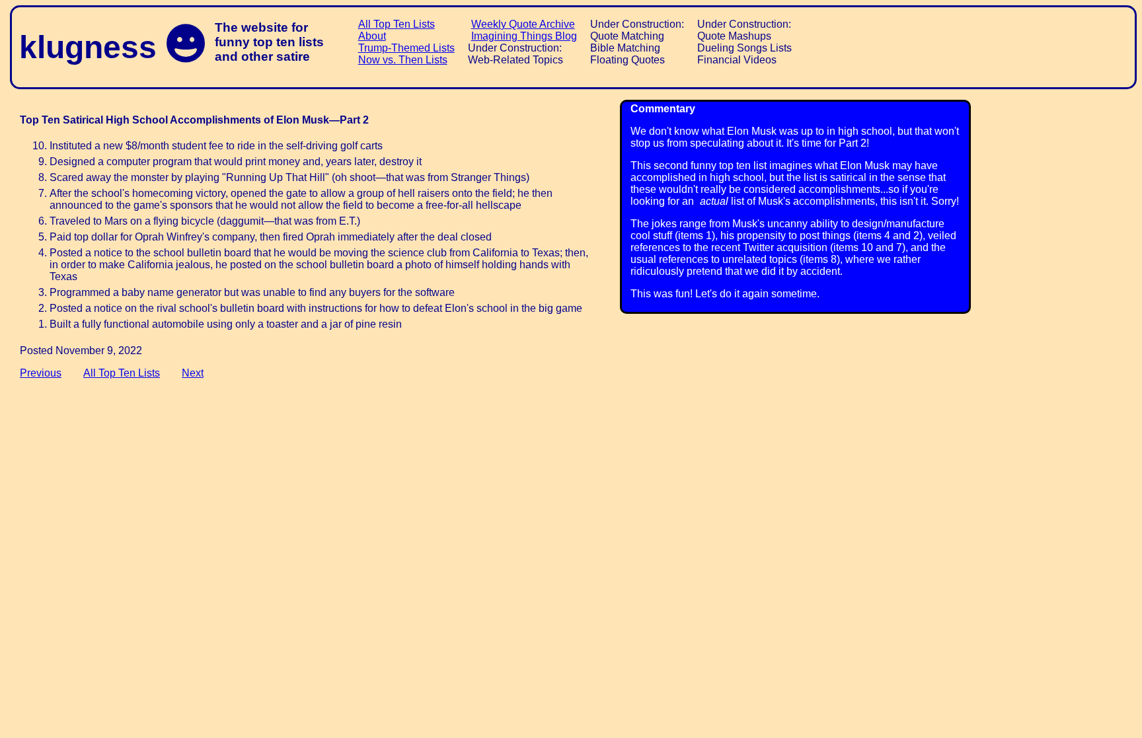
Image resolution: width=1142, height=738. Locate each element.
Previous (40, 373)
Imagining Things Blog (524, 36)
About (372, 36)
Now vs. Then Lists (402, 59)
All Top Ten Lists (396, 24)
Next (193, 373)
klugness (88, 47)
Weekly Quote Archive (523, 24)
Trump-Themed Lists (406, 48)
